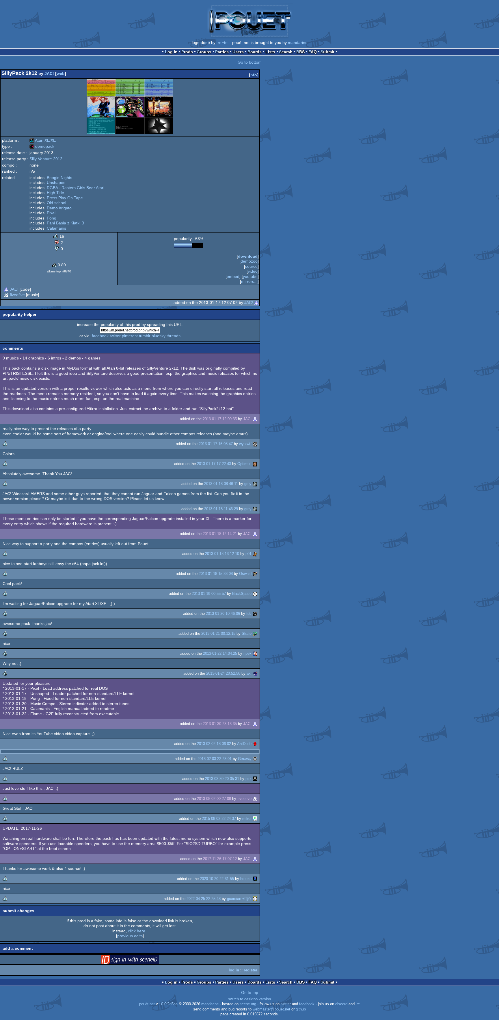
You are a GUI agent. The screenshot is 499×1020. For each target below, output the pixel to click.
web (61, 73)
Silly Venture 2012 (45, 158)
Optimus (244, 464)
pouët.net (147, 1004)
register (250, 970)
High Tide (55, 192)
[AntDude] (255, 744)
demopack (41, 146)
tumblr (144, 335)
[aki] (255, 673)
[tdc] (255, 613)
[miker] (255, 818)
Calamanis (56, 228)
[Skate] (255, 633)
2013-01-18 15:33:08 (216, 573)
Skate (247, 633)
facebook (100, 335)
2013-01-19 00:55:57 (209, 593)
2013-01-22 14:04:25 (220, 653)
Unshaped (56, 182)
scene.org (248, 1004)
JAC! (49, 73)
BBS (300, 51)
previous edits (130, 936)
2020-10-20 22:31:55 (217, 879)
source (251, 266)
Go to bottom (250, 62)
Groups (204, 51)
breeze (246, 879)
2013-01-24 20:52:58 (223, 673)
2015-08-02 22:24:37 (219, 818)
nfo (253, 75)
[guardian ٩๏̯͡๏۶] (255, 899)
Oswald (245, 573)
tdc (249, 613)
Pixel (51, 213)
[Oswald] (255, 573)
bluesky (158, 335)
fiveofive (17, 294)
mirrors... (249, 281)
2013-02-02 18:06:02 (214, 744)
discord (341, 1004)
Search (286, 51)
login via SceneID (139, 960)
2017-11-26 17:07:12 (220, 859)
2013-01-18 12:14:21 (220, 534)
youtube (250, 276)
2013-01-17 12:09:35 (220, 419)
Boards (254, 51)
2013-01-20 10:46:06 (223, 613)
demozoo (249, 261)
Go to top (249, 992)
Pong (51, 218)
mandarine (298, 42)
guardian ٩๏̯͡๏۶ (239, 899)
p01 (248, 553)
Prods (187, 51)
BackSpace (242, 593)
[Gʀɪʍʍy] (255, 759)
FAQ (312, 51)
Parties (222, 51)
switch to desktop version (249, 999)
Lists (270, 51)
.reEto (222, 42)
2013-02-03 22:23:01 (215, 759)
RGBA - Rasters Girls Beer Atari (75, 187)
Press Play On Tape (65, 197)
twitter (115, 335)
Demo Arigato (59, 208)
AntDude (244, 744)
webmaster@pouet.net (271, 1009)
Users (238, 51)
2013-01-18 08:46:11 (221, 484)
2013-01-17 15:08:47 (216, 444)
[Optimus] (255, 464)
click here (136, 931)
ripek (247, 653)
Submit (327, 51)
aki (249, 673)
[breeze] (255, 879)
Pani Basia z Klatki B (65, 223)
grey (248, 484)
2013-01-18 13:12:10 (222, 553)
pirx (248, 778)
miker (247, 818)
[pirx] (255, 778)
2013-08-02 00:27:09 (214, 798)
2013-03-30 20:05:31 (222, 778)
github (301, 1009)
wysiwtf (245, 444)
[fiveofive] (6, 294)
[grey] (255, 484)
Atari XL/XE (42, 140)
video (253, 271)
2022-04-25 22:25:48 (204, 899)
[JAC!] (6, 289)
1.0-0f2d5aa (168, 1004)
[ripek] (255, 653)
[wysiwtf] (255, 444)
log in (234, 970)
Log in (171, 51)
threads (173, 335)
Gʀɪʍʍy (245, 759)
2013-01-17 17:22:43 (214, 464)
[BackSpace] (255, 593)
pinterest (130, 335)
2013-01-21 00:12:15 (218, 633)
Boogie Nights (59, 177)
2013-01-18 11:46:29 (221, 509)
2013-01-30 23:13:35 (220, 724)
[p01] (255, 553)
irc (358, 1004)
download (248, 256)
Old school (56, 202)
